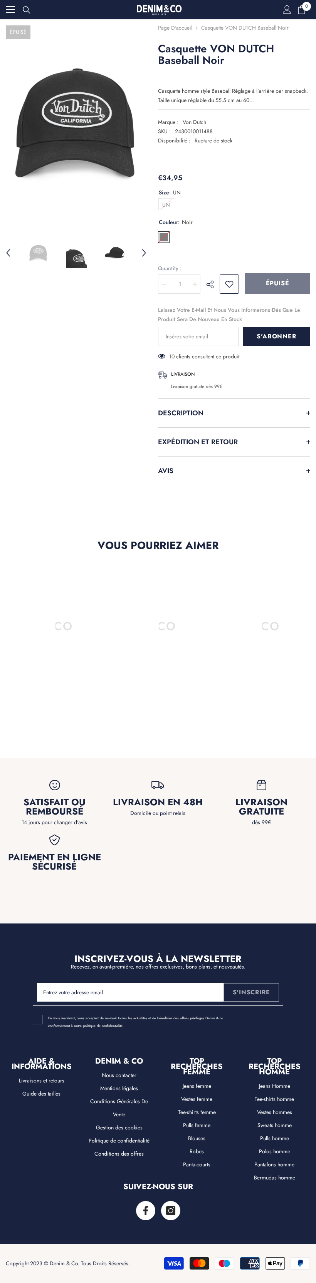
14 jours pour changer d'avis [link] (54, 822)
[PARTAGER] (213, 284)
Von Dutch (194, 122)
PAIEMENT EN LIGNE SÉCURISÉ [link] (54, 862)
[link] (54, 717)
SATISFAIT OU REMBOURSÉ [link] (55, 807)
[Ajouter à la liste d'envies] (229, 284)
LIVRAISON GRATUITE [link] (261, 807)
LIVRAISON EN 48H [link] (158, 802)
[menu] (10, 9)
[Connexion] (287, 9)
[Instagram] (170, 1210)
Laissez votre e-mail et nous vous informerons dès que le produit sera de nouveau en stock (229, 314)
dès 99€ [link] (261, 822)
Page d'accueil (175, 28)
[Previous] (8, 253)
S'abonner (276, 336)
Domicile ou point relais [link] (157, 813)
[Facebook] (145, 1210)
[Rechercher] (26, 10)
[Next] (144, 253)
